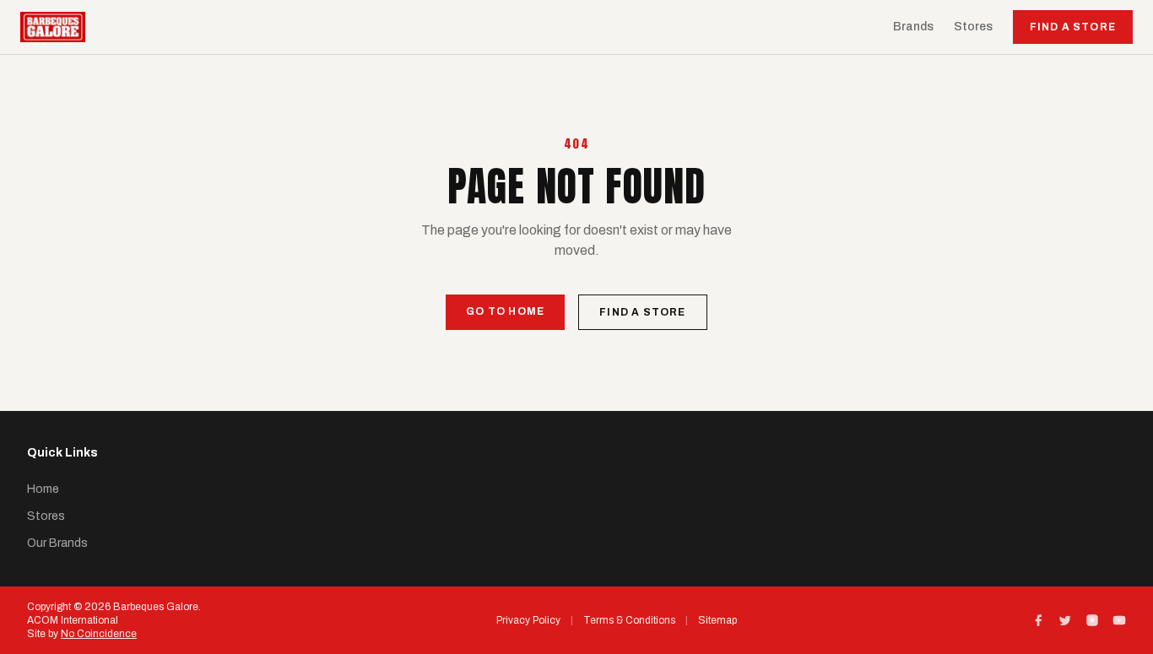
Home (43, 489)
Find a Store (1073, 27)
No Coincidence (99, 634)
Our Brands (57, 543)
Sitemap (717, 620)
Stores (973, 26)
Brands (913, 26)
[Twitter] (1065, 620)
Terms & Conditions (629, 620)
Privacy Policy (528, 620)
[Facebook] (1038, 620)
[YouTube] (1119, 620)
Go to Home (505, 311)
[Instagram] (1092, 620)
